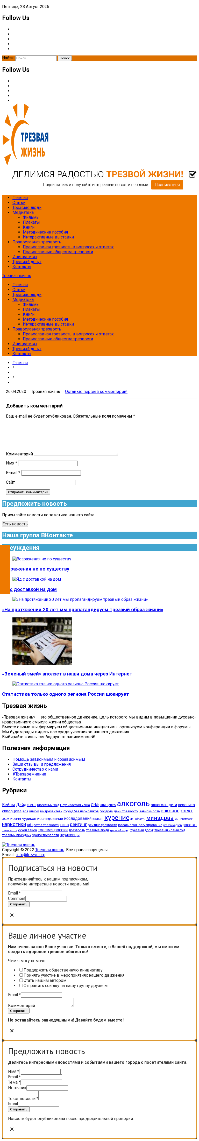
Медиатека (23, 212)
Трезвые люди (26, 207)
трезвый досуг (141, 830)
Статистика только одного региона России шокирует (65, 694)
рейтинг (78, 824)
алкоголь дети (164, 804)
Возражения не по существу (35, 569)
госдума (106, 811)
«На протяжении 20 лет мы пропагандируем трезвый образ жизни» (82, 609)
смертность (9, 830)
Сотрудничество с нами (35, 769)
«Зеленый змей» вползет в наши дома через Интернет (67, 674)
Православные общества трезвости (58, 251)
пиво (64, 824)
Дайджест (26, 804)
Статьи (18, 202)
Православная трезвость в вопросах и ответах (68, 246)
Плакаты (31, 222)
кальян (98, 819)
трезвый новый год (169, 830)
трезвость (77, 830)
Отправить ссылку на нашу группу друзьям (66, 985)
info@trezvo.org (30, 854)
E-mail (13, 472)
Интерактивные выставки (48, 237)
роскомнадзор (172, 825)
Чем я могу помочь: (27, 960)
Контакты (21, 266)
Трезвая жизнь (16, 275)
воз (25, 811)
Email (14, 893)
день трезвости (126, 811)
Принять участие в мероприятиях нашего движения (74, 975)
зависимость (149, 811)
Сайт (10, 482)
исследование (50, 818)
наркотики (14, 824)
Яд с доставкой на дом (29, 589)
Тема (14, 1082)
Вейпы (8, 804)
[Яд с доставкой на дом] (36, 579)
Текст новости (23, 1098)
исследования (77, 818)
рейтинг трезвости (102, 825)
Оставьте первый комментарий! (96, 391)
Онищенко (108, 805)
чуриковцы (70, 835)
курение (116, 817)
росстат (190, 824)
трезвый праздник (16, 835)
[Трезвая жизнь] (18, 844)
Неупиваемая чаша (75, 805)
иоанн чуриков (23, 818)
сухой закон (27, 830)
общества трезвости (43, 825)
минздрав (160, 817)
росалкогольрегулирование (140, 825)
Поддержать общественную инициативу (63, 970)
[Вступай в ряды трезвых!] (99, 188)
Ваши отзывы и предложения (41, 764)
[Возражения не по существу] (41, 559)
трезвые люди (97, 830)
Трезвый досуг (26, 261)
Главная (20, 197)
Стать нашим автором (45, 980)
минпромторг (184, 819)
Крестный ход (48, 805)
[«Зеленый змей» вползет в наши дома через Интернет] (42, 663)
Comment (16, 898)
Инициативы (24, 256)
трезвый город (119, 830)
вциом (34, 811)
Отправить (18, 904)
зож (5, 818)
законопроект (177, 811)
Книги (28, 227)
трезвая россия (53, 829)
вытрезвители (51, 811)
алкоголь (133, 803)
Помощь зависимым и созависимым (48, 759)
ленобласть (137, 819)
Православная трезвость (36, 242)
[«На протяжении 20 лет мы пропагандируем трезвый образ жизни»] (80, 599)
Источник (17, 1087)
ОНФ (95, 805)
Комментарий (19, 454)
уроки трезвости (45, 835)
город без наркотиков (81, 811)
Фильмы (31, 217)
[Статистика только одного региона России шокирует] (65, 683)
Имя (11, 463)
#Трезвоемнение (29, 774)
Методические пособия (45, 232)
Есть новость (15, 524)
